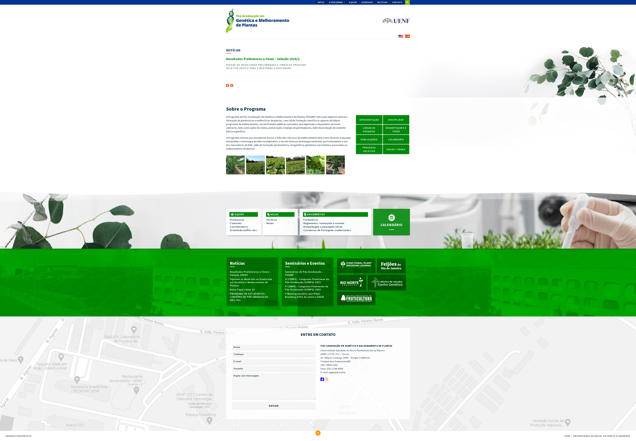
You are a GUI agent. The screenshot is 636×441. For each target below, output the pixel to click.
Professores (237, 219)
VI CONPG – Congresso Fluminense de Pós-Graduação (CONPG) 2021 (307, 281)
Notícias (382, 2)
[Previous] (227, 84)
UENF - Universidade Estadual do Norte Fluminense (597, 436)
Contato (397, 2)
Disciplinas (396, 119)
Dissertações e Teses (396, 129)
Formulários (310, 219)
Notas (270, 223)
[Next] (231, 84)
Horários (271, 219)
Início (321, 2)
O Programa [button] (336, 2)
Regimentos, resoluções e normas (323, 223)
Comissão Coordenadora (239, 225)
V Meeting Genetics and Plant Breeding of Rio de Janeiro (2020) (304, 295)
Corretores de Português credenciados (327, 230)
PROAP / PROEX (396, 149)
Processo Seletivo (369, 149)
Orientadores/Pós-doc (243, 230)
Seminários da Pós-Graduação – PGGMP (304, 273)
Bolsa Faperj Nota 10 (242, 289)
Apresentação (369, 119)
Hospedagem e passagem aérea (322, 226)
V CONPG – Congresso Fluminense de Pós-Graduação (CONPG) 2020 (306, 288)
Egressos (367, 2)
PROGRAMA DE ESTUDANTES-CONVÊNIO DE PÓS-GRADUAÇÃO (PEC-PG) (249, 297)
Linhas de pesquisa (369, 129)
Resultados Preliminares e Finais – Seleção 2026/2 (263, 59)
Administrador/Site (18, 436)
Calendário (396, 139)
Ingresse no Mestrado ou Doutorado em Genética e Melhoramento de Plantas (251, 282)
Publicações (369, 139)
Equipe (353, 2)
